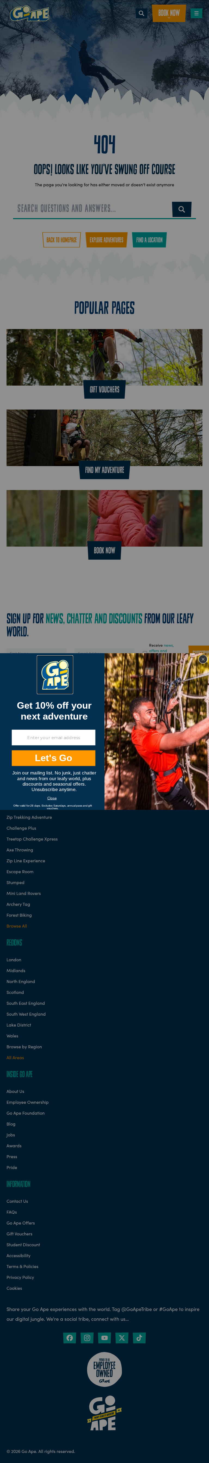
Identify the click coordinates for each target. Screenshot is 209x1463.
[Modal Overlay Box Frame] (104, 731)
